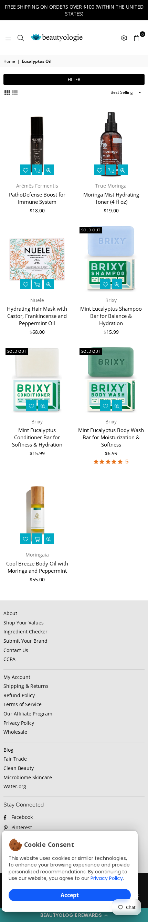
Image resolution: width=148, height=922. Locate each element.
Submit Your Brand (25, 641)
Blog (8, 749)
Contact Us (15, 650)
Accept (70, 895)
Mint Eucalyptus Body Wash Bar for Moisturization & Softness (111, 437)
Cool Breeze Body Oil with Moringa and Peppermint (37, 567)
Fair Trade (15, 758)
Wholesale (15, 732)
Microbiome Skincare (27, 777)
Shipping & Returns (26, 686)
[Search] (20, 37)
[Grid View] (7, 92)
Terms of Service (22, 704)
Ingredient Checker (25, 631)
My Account (16, 677)
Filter (74, 79)
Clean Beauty (18, 768)
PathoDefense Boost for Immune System (37, 198)
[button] (74, 915)
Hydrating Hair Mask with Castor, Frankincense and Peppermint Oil (37, 316)
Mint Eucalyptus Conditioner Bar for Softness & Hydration (37, 437)
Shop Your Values (23, 622)
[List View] (15, 92)
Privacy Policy (107, 878)
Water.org (14, 786)
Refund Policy (19, 695)
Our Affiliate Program (27, 713)
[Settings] (124, 37)
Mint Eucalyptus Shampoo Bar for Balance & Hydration (111, 316)
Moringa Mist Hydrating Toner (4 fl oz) (111, 198)
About (10, 613)
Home (9, 61)
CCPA (9, 659)
